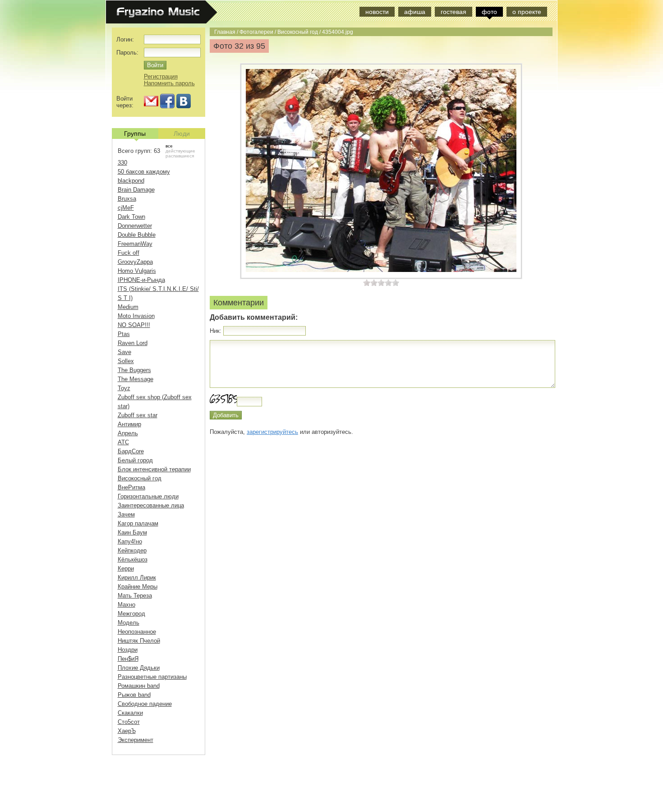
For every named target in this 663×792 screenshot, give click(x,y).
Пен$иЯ (128, 658)
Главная (224, 32)
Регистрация (161, 76)
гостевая (453, 11)
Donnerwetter (135, 225)
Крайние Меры (137, 586)
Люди (182, 133)
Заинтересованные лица (151, 505)
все (169, 145)
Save (124, 352)
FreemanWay (135, 243)
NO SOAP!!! (134, 325)
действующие (180, 150)
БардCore (131, 451)
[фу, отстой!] (366, 282)
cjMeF (126, 207)
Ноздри (128, 649)
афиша (414, 11)
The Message (135, 379)
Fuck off (128, 252)
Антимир (129, 424)
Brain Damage (136, 189)
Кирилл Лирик (137, 577)
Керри (126, 568)
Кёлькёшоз (132, 559)
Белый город (135, 460)
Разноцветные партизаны (152, 676)
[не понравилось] (370, 282)
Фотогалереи (256, 32)
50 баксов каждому (144, 171)
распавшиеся (180, 155)
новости (377, 11)
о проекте (526, 11)
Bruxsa (127, 198)
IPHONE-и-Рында (141, 279)
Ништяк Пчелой (139, 640)
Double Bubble (137, 234)
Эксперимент (135, 740)
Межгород (131, 613)
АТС (123, 442)
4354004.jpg (337, 32)
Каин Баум (132, 532)
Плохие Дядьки (139, 667)
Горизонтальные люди (148, 496)
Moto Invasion (136, 316)
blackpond (131, 180)
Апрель (128, 433)
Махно (126, 604)
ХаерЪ (127, 731)
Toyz (124, 388)
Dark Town (131, 216)
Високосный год (297, 32)
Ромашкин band (139, 685)
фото (489, 11)
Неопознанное (137, 631)
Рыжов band (134, 694)
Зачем (126, 514)
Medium (128, 307)
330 (122, 162)
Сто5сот (129, 721)
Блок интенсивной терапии (154, 469)
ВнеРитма (131, 487)
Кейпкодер (132, 550)
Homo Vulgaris (137, 270)
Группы (135, 133)
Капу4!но (130, 541)
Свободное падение (145, 703)
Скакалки (130, 712)
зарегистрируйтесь (272, 431)
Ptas (124, 334)
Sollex (126, 361)
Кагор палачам (138, 523)
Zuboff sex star (137, 415)
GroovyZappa (135, 261)
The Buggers (134, 370)
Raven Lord (132, 343)
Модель (128, 622)
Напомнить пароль (169, 83)
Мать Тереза (135, 595)
